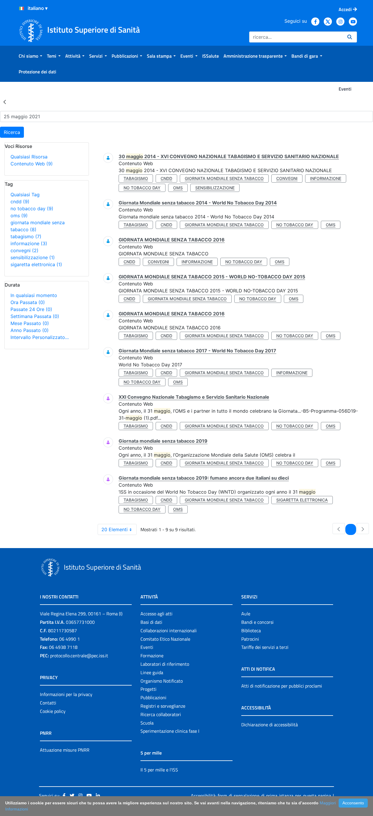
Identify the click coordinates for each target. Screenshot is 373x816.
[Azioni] (21, 8)
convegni (24, 250)
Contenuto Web (31, 164)
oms (19, 215)
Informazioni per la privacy (66, 694)
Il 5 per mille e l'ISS (159, 769)
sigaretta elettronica (36, 264)
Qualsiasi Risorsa (28, 157)
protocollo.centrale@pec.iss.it (79, 655)
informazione (28, 243)
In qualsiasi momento (33, 295)
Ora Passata (27, 302)
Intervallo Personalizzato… (39, 337)
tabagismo (25, 236)
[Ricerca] (349, 37)
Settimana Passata (34, 316)
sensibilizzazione (32, 257)
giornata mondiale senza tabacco (224, 178)
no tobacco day (31, 208)
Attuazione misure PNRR (64, 749)
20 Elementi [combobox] (114, 529)
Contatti (48, 702)
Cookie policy (53, 711)
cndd (19, 201)
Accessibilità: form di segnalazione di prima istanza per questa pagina (261, 795)
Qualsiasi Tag (25, 194)
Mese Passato (29, 323)
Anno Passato (29, 330)
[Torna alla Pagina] (4, 101)
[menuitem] (30, 56)
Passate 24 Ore (31, 309)
